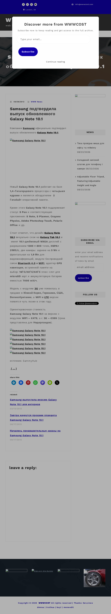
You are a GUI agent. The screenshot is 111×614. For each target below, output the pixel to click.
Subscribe (28, 51)
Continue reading (55, 62)
